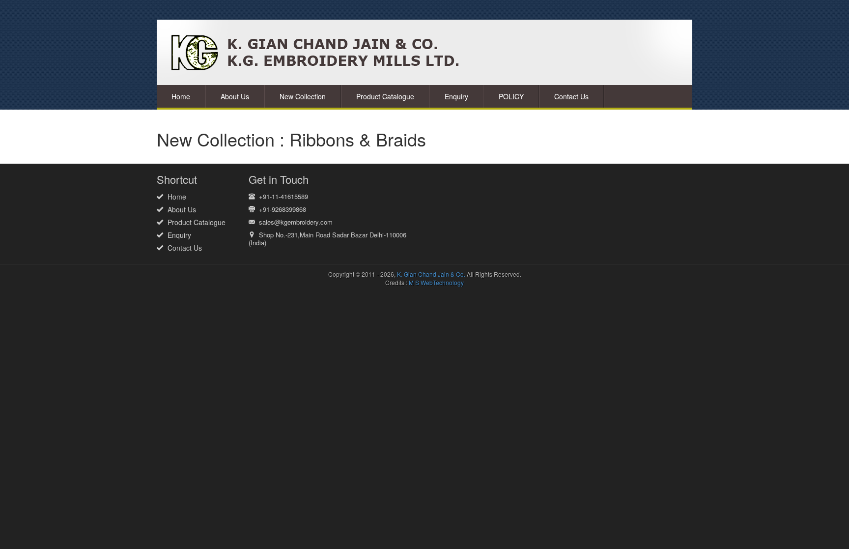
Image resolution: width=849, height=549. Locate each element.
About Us (235, 96)
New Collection (303, 96)
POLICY (511, 96)
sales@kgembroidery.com (296, 222)
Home (180, 96)
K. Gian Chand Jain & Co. (431, 274)
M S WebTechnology (436, 282)
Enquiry (456, 96)
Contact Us (571, 96)
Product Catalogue (385, 96)
